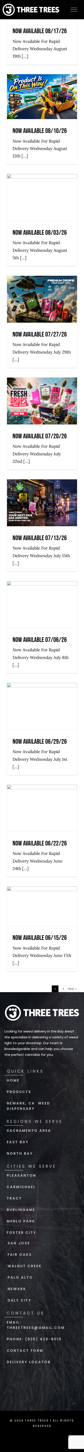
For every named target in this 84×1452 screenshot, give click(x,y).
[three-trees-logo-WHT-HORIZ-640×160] (42, 1005)
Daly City (19, 1300)
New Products (42, 111)
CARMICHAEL (21, 1187)
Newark (17, 1289)
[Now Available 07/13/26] (42, 502)
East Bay (18, 1142)
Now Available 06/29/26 (42, 693)
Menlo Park (21, 1221)
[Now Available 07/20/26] (42, 401)
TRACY (14, 1198)
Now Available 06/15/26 (42, 893)
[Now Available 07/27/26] (42, 299)
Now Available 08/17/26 (40, 31)
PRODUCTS (19, 1091)
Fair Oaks (20, 1254)
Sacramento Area (29, 1130)
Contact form (25, 1350)
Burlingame (21, 1209)
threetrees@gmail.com (36, 1327)
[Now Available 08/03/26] (42, 197)
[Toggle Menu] (74, 10)
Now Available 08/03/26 (42, 184)
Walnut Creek (25, 1266)
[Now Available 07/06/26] (42, 604)
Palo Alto (20, 1277)
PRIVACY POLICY (31, 1437)
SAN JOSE (19, 1243)
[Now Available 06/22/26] (42, 808)
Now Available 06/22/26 (42, 795)
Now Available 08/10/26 (42, 83)
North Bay (20, 1153)
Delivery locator (29, 1362)
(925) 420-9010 (43, 1339)
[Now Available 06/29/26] (42, 706)
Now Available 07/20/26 (42, 387)
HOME (13, 1080)
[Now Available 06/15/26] (42, 906)
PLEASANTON (21, 1175)
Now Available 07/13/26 (42, 489)
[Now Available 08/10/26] (42, 96)
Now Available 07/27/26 (42, 286)
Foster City (21, 1232)
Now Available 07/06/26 (42, 591)
